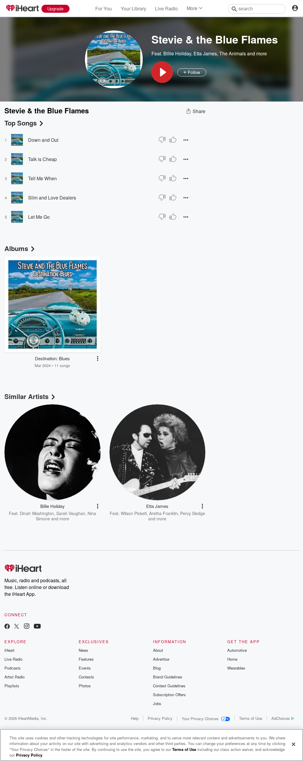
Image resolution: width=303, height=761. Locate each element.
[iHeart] (22, 9)
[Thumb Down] (162, 140)
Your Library (133, 8)
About (158, 650)
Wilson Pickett (134, 513)
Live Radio (166, 8)
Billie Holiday (177, 53)
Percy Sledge (192, 513)
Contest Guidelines (169, 685)
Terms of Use (250, 718)
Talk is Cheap (42, 159)
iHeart (9, 650)
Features (86, 659)
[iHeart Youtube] (37, 626)
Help (134, 718)
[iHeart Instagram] (26, 626)
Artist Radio (14, 677)
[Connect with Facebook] (7, 626)
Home (232, 659)
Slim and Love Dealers (52, 197)
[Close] (293, 744)
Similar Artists (26, 396)
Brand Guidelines (167, 677)
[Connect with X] (16, 626)
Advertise (161, 659)
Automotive (237, 650)
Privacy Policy (160, 718)
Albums (16, 248)
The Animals (232, 53)
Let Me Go (39, 216)
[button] (162, 72)
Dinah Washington (37, 513)
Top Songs (20, 123)
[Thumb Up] (172, 140)
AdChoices (280, 718)
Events (85, 668)
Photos (85, 685)
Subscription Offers (169, 694)
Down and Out (43, 139)
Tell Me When (42, 178)
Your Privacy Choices (200, 718)
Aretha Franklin (163, 513)
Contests (86, 677)
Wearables (236, 668)
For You (103, 8)
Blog (157, 668)
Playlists (11, 685)
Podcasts (12, 668)
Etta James (205, 53)
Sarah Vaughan (70, 513)
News (83, 650)
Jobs (157, 703)
